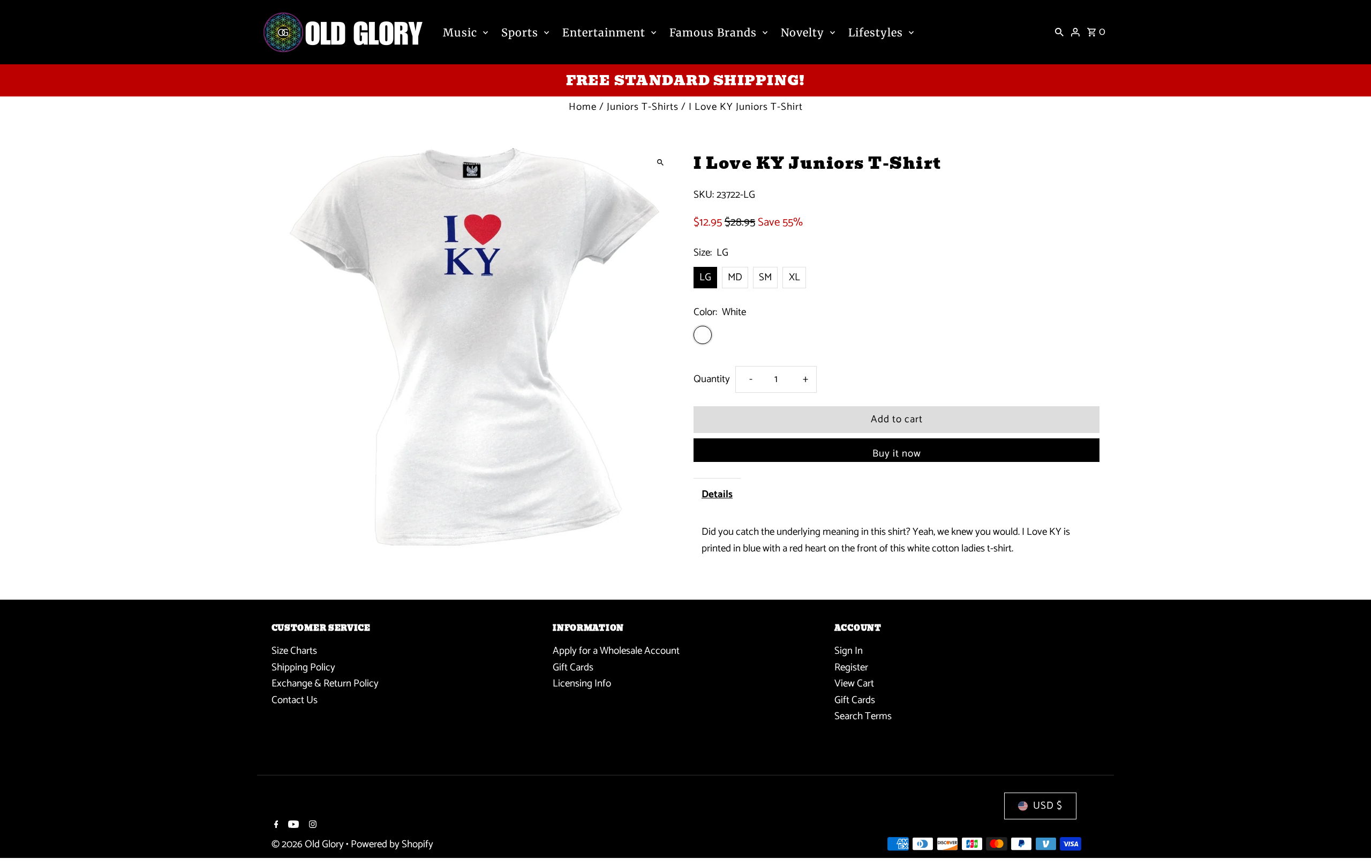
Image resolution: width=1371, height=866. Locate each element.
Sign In (848, 651)
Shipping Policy (303, 667)
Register (851, 667)
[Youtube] (292, 826)
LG (705, 277)
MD (735, 277)
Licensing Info (582, 683)
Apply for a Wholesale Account (616, 651)
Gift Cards (573, 667)
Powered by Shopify (392, 844)
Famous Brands (713, 32)
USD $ (1048, 805)
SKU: (704, 195)
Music (460, 32)
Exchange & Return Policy (325, 683)
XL (794, 277)
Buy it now (896, 453)
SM (765, 277)
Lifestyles (875, 32)
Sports (519, 32)
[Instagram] (311, 826)
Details (717, 494)
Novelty (802, 32)
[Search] (1059, 32)
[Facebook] (275, 826)
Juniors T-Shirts (643, 107)
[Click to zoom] (660, 162)
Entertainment (603, 32)
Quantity (712, 379)
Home (583, 107)
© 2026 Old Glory (309, 844)
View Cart (854, 683)
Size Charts (294, 651)
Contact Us (295, 700)
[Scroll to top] (1348, 838)
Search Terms (863, 716)
